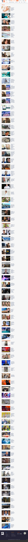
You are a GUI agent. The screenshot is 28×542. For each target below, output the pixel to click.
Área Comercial (12, 534)
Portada (6, 533)
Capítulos (7, 535)
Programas (7, 534)
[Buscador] (23, 0)
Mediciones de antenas (13, 535)
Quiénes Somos (12, 533)
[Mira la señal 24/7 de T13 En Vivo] (17, 0)
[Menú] (25, 0)
